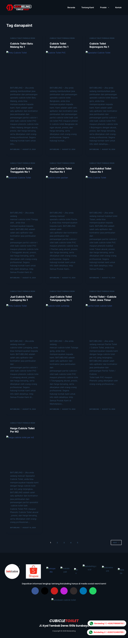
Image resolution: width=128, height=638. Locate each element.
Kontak (118, 7)
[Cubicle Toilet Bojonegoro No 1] (104, 67)
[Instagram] (64, 591)
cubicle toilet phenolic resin (22, 38)
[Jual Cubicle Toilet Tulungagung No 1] (64, 320)
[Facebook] (35, 591)
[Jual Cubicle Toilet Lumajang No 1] (24, 320)
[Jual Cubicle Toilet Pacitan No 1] (64, 192)
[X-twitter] (44, 591)
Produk (103, 7)
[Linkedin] (83, 591)
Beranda (71, 7)
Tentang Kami (87, 7)
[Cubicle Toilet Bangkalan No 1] (64, 67)
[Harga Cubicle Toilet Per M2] (24, 452)
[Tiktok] (73, 591)
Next (115, 543)
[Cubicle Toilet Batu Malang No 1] (24, 67)
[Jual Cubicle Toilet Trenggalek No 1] (24, 192)
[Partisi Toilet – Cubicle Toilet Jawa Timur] (104, 320)
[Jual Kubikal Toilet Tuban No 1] (104, 192)
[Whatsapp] (92, 591)
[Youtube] (54, 591)
